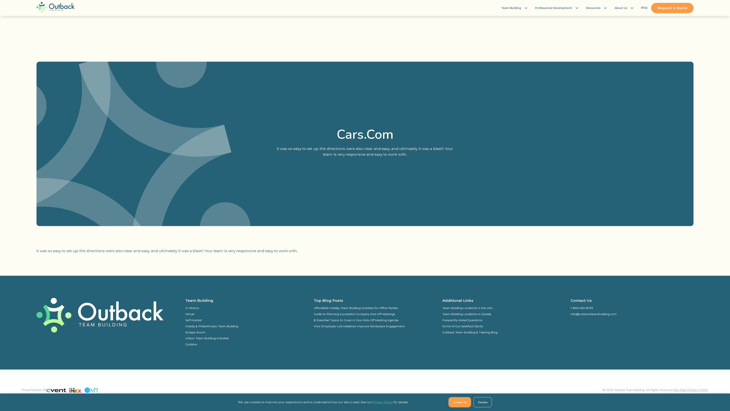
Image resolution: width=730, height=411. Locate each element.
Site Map (679, 390)
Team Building (511, 8)
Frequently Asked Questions (462, 320)
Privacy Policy (697, 390)
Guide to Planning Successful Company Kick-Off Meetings (354, 314)
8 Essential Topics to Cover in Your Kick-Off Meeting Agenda (356, 320)
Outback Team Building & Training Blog (470, 332)
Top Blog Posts (328, 300)
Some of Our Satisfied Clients (462, 326)
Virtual (189, 314)
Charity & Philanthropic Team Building (211, 326)
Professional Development (553, 8)
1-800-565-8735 (582, 308)
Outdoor (191, 344)
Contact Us (581, 300)
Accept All (460, 402)
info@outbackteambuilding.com (594, 314)
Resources (593, 8)
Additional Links (457, 300)
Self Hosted (193, 320)
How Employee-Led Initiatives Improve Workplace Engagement (359, 326)
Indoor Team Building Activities (207, 338)
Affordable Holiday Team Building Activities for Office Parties (356, 308)
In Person (192, 308)
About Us (620, 8)
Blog (644, 7)
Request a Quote (672, 8)
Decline (482, 402)
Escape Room (195, 332)
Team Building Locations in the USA (467, 308)
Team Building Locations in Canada (466, 314)
